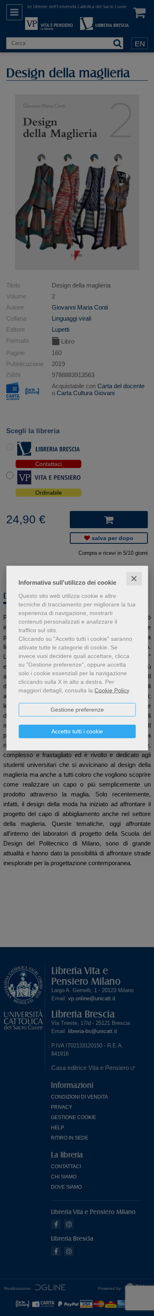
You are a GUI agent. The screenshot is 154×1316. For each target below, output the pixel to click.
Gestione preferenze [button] (77, 709)
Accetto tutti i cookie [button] (77, 731)
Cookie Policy (111, 690)
